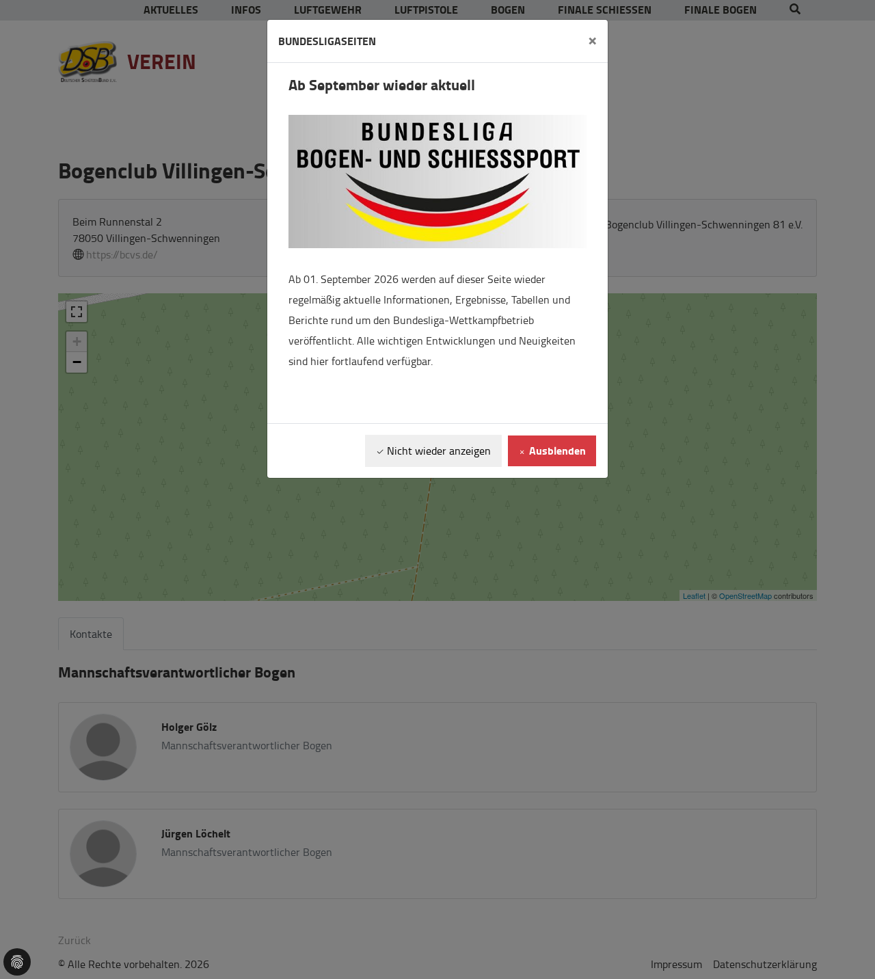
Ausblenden (556, 450)
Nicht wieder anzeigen (437, 450)
